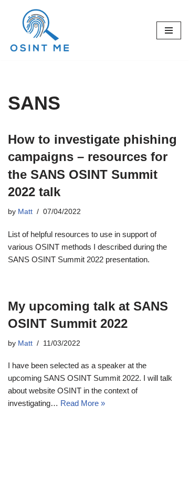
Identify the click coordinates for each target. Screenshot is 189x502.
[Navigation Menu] (168, 30)
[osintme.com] (39, 30)
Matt (25, 212)
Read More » (82, 403)
